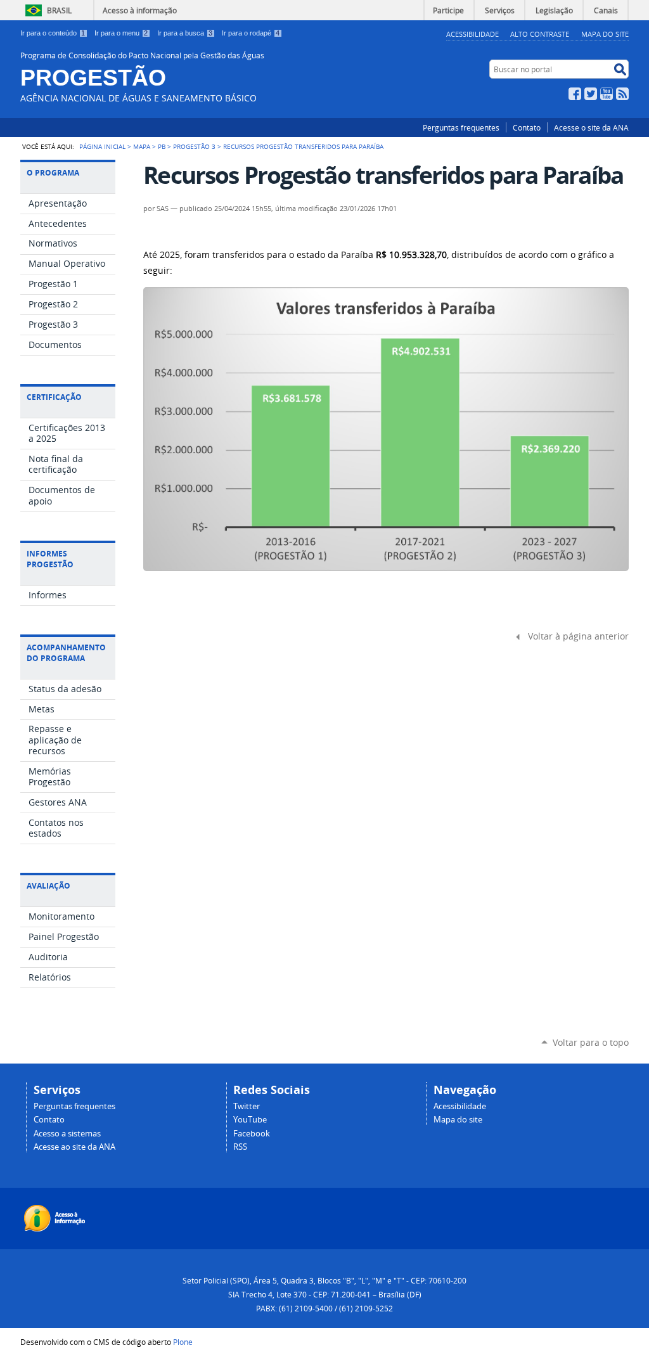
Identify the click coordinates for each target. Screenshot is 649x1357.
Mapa (141, 146)
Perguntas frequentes (461, 127)
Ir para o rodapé (251, 33)
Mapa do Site (605, 34)
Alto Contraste (539, 34)
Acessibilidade (472, 34)
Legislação (554, 10)
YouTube (606, 93)
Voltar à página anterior (578, 636)
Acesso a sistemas (67, 1133)
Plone (183, 1342)
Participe (448, 10)
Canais (606, 10)
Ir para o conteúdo (52, 33)
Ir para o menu (121, 33)
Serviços (500, 10)
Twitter (590, 93)
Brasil (59, 10)
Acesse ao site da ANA (74, 1147)
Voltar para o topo (591, 1042)
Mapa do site (458, 1119)
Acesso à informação (140, 10)
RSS (622, 93)
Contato (527, 127)
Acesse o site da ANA (591, 127)
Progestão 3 (194, 146)
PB (161, 146)
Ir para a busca (184, 33)
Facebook (575, 93)
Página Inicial (102, 146)
